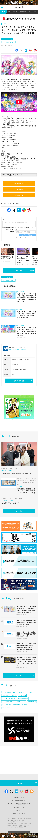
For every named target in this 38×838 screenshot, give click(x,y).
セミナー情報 (32, 11)
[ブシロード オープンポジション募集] (19, 18)
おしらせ (19, 810)
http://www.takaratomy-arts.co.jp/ (18, 349)
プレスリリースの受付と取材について (19, 804)
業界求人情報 (23, 11)
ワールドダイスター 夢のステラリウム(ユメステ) (14, 705)
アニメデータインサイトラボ (25, 692)
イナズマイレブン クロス (8, 692)
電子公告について (19, 807)
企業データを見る (19, 381)
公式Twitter (19, 189)
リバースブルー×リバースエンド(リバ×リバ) (13, 701)
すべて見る (19, 270)
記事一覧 (3, 11)
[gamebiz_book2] (19, 407)
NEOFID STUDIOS (6, 708)
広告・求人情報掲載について (19, 801)
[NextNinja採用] (19, 729)
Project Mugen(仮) (23, 698)
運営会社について (19, 797)
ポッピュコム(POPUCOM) (8, 698)
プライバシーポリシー (19, 813)
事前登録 (4, 23)
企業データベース (12, 11)
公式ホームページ (19, 183)
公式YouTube (19, 195)
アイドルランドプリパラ (8, 42)
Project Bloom (32, 701)
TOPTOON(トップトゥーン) (9, 695)
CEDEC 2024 (22, 695)
